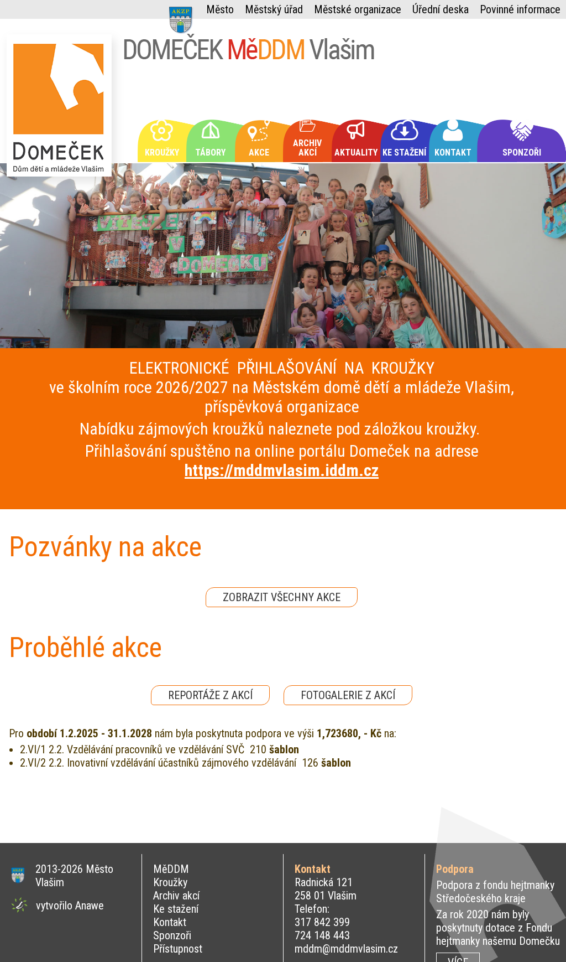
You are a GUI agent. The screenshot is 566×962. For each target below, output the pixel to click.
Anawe (89, 905)
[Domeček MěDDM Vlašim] (62, 110)
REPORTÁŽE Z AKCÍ (210, 695)
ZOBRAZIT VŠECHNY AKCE (281, 597)
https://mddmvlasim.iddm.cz (282, 470)
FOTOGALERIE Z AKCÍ (348, 695)
